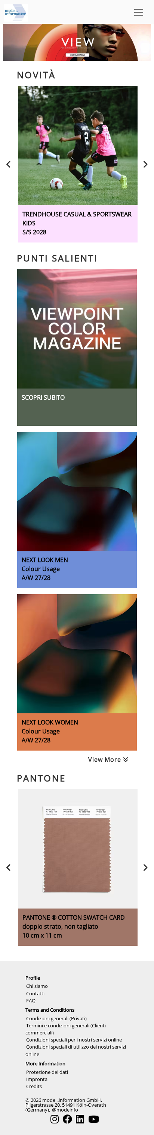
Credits (34, 1086)
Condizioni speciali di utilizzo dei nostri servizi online (75, 1050)
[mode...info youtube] (93, 1119)
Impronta (36, 1079)
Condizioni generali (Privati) (56, 1018)
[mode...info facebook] (67, 1119)
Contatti (35, 993)
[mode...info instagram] (54, 1119)
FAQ (31, 1000)
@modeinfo (65, 1109)
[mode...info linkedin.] (80, 1119)
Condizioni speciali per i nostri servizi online (74, 1039)
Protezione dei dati (47, 1072)
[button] (137, 12)
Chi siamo (37, 986)
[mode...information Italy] (16, 12)
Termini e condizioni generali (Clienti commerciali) (65, 1029)
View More (105, 759)
